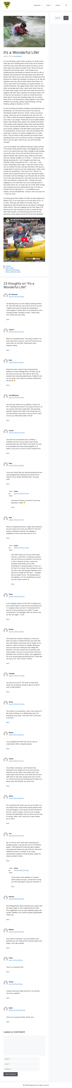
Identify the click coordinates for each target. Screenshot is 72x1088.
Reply (7, 319)
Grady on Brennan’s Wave (13, 271)
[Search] (65, 18)
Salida (12, 268)
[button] (66, 5)
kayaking (8, 266)
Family (58, 5)
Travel (48, 5)
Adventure (37, 5)
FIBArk (14, 77)
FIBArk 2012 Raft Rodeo (13, 270)
